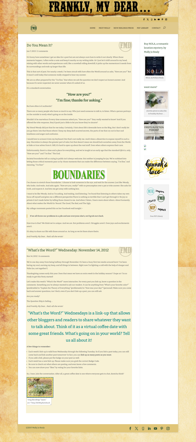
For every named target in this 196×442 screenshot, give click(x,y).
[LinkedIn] (155, 20)
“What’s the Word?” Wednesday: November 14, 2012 (68, 250)
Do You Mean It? (39, 45)
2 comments (42, 51)
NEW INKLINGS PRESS (124, 28)
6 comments (44, 256)
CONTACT (156, 28)
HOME (92, 28)
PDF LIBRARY (143, 28)
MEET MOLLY (104, 28)
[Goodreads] (152, 20)
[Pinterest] (162, 20)
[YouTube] (159, 20)
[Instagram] (166, 20)
